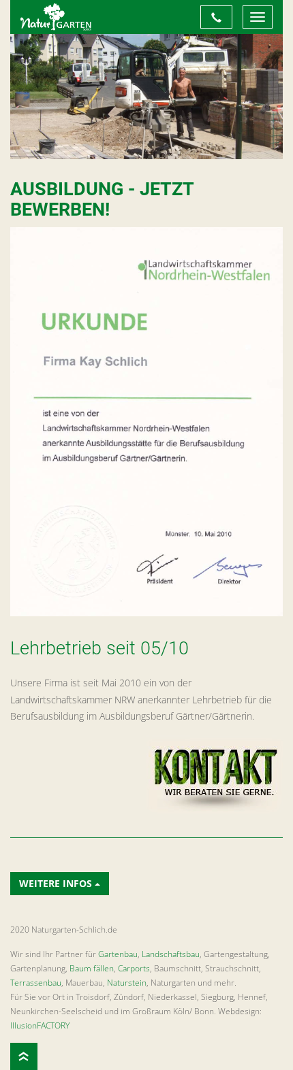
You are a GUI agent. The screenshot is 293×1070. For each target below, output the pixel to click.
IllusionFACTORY (40, 1025)
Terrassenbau (35, 982)
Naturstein (126, 982)
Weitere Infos (57, 883)
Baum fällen (92, 968)
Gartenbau (118, 954)
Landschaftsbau (171, 954)
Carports (134, 968)
